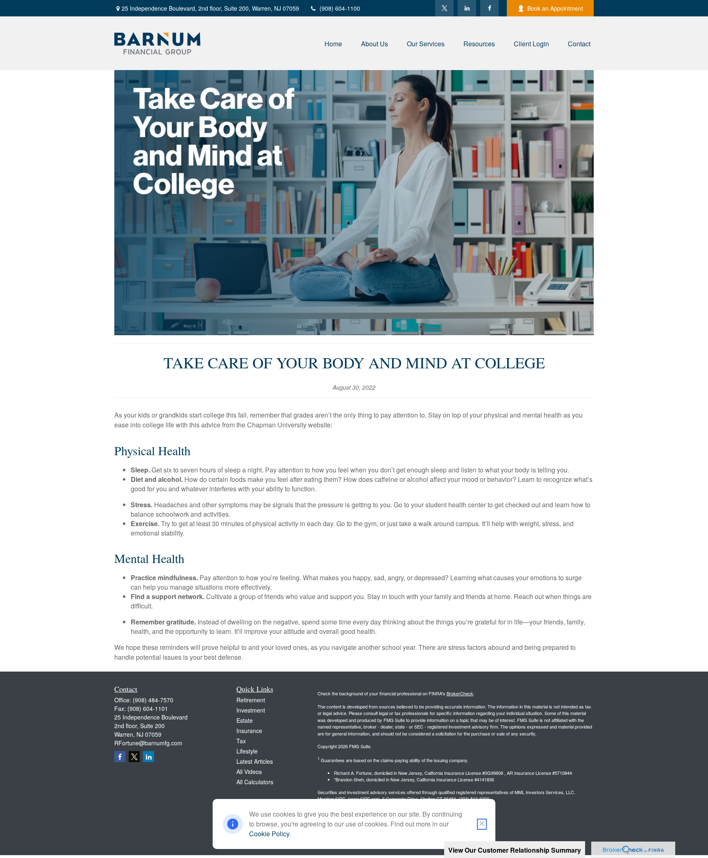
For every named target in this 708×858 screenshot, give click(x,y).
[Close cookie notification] (482, 824)
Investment (250, 710)
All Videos (249, 771)
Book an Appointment (555, 8)
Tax (241, 741)
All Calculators (254, 782)
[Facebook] (489, 8)
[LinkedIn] (467, 8)
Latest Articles (254, 761)
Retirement (250, 700)
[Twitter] (444, 8)
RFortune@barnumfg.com (148, 743)
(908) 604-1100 (340, 8)
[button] (333, 43)
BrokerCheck (460, 693)
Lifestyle (247, 751)
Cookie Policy (269, 833)
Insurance (249, 730)
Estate (244, 720)
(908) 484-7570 (153, 700)
